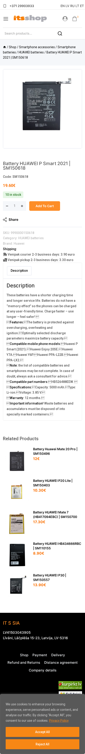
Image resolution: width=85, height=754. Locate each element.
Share (13, 219)
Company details (42, 670)
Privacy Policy (59, 720)
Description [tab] (19, 270)
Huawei (19, 243)
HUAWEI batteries (31, 238)
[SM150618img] (42, 108)
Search (62, 35)
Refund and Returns (23, 662)
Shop (24, 655)
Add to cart (45, 206)
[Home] (4, 47)
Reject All (42, 744)
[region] (42, 724)
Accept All (42, 732)
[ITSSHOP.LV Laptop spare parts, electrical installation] (30, 18)
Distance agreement (61, 662)
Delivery (58, 655)
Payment (39, 655)
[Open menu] (6, 19)
